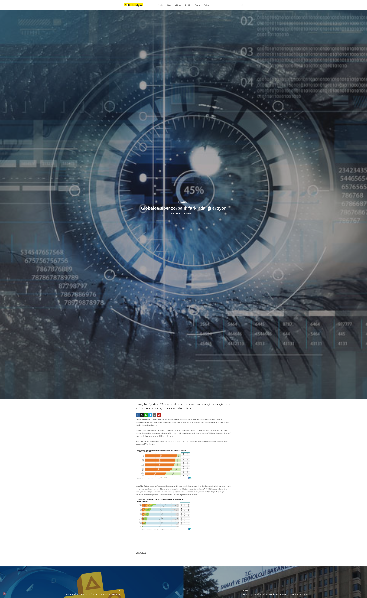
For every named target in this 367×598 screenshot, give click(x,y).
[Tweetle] (142, 415)
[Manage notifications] (4, 593)
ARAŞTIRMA (183, 202)
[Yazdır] (154, 415)
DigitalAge (176, 213)
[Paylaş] (138, 415)
